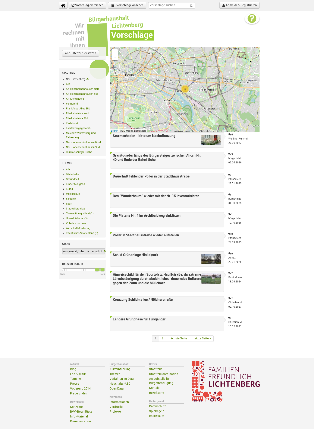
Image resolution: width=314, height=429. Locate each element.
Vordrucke (116, 407)
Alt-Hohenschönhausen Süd (82, 93)
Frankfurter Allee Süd (78, 108)
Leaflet (114, 130)
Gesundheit (72, 179)
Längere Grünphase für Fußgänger (139, 319)
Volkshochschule (76, 223)
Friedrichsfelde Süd (77, 118)
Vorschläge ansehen (130, 5)
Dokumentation (80, 421)
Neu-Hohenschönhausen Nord (83, 142)
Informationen (119, 402)
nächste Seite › (178, 338)
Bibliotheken (73, 174)
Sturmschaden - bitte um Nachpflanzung (144, 136)
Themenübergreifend (80, 213)
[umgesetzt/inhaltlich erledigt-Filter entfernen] (104, 251)
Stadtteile (155, 369)
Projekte (115, 411)
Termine (75, 378)
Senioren (71, 198)
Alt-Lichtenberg (75, 98)
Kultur (69, 189)
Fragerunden (78, 393)
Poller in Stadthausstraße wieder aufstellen (146, 235)
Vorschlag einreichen (89, 5)
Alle (68, 84)
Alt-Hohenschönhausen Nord (83, 88)
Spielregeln (156, 411)
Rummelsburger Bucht (79, 152)
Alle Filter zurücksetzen (80, 53)
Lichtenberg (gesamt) (78, 128)
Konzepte (76, 407)
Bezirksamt (156, 392)
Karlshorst (72, 123)
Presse (74, 383)
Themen (115, 374)
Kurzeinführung (120, 369)
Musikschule (73, 193)
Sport (69, 203)
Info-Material (79, 416)
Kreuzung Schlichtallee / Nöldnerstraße (143, 300)
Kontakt (154, 388)
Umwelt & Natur (77, 218)
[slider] (97, 270)
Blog (73, 369)
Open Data (117, 388)
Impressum (156, 415)
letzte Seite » (202, 338)
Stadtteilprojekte (75, 208)
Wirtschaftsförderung (78, 228)
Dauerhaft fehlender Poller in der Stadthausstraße (151, 176)
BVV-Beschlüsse (81, 411)
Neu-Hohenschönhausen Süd (83, 147)
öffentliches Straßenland (82, 233)
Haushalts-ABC (120, 383)
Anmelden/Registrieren (241, 5)
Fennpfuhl (72, 103)
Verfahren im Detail (122, 378)
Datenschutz (157, 406)
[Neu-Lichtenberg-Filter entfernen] (87, 79)
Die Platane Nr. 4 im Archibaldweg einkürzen (146, 216)
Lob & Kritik (78, 374)
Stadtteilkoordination (163, 374)
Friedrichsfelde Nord (77, 113)
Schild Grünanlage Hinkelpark (135, 255)
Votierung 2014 (80, 388)
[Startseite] (63, 5)
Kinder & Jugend (75, 184)
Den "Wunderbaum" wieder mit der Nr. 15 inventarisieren (156, 196)
